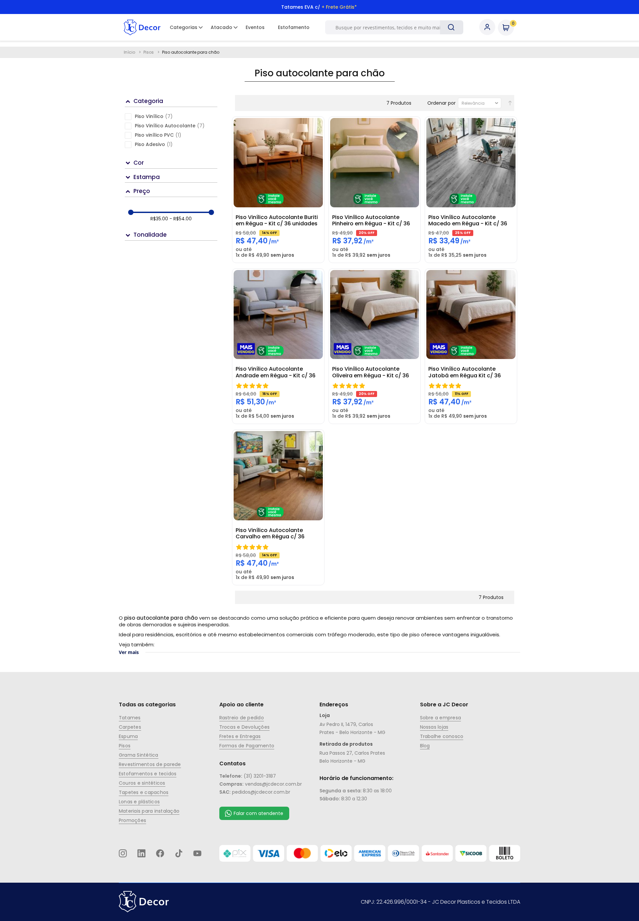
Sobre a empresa (440, 717)
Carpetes (130, 727)
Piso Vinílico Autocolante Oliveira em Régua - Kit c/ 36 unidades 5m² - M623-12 (370, 372)
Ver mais (129, 652)
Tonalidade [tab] (150, 235)
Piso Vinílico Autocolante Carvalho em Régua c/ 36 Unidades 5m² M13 (270, 533)
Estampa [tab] (146, 177)
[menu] (239, 27)
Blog (425, 745)
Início (130, 52)
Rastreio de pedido (241, 717)
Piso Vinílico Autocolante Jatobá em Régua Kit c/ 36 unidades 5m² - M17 (464, 372)
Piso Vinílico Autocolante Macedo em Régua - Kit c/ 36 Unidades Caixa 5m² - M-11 (467, 220)
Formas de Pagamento (247, 745)
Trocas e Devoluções (244, 727)
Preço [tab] (141, 191)
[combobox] (390, 27)
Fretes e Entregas (240, 736)
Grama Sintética (138, 755)
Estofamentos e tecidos (147, 773)
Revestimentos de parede (150, 764)
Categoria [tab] (148, 101)
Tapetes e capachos (143, 792)
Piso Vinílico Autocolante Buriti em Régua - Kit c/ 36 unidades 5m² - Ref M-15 (277, 220)
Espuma (128, 736)
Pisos (149, 52)
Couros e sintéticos (142, 783)
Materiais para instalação (149, 811)
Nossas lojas (434, 727)
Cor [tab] (138, 163)
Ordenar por (441, 103)
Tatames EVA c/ (319, 7)
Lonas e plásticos (139, 801)
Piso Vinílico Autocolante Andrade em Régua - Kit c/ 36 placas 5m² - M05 (276, 372)
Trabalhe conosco (442, 736)
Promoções (132, 820)
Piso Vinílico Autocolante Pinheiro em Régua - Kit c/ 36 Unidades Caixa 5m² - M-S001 (372, 220)
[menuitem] (183, 27)
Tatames (130, 717)
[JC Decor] (142, 27)
